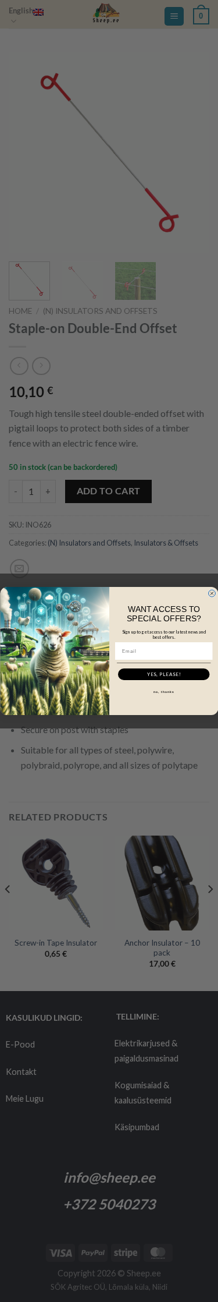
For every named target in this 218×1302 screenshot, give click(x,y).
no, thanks (163, 692)
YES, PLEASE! (163, 674)
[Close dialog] (211, 593)
